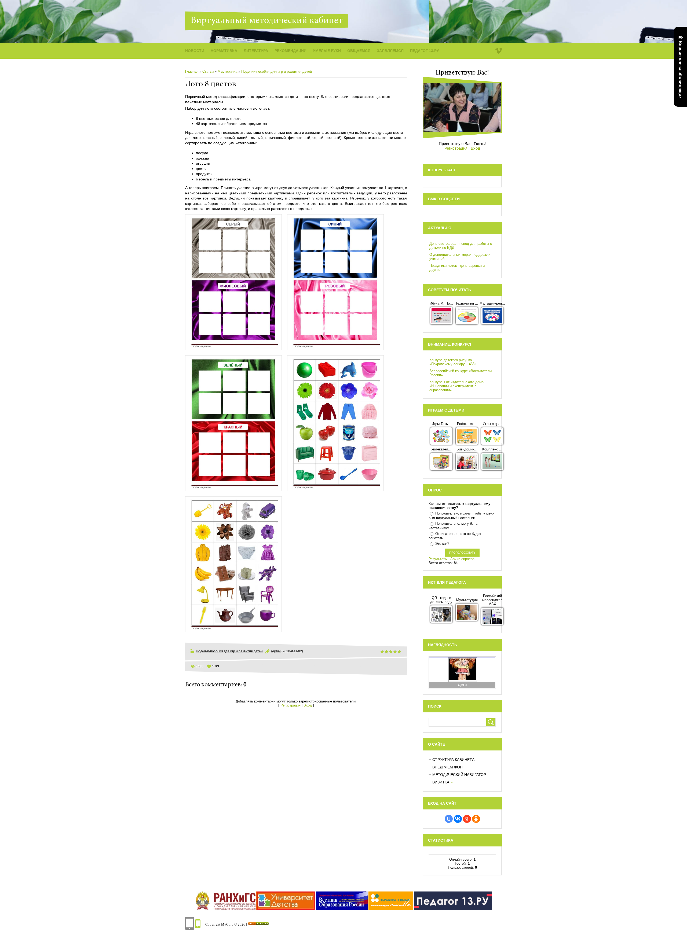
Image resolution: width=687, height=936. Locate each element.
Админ (276, 651)
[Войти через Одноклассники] (476, 819)
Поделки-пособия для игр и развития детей (276, 71)
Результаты (438, 559)
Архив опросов (462, 559)
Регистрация (290, 705)
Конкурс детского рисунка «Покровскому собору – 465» (452, 362)
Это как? (442, 544)
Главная (191, 71)
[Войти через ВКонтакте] (458, 819)
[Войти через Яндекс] (467, 819)
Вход (308, 705)
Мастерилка (227, 71)
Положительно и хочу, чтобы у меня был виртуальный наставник (461, 515)
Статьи (208, 71)
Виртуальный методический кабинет (267, 21)
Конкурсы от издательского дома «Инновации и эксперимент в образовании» (456, 386)
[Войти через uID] (449, 819)
